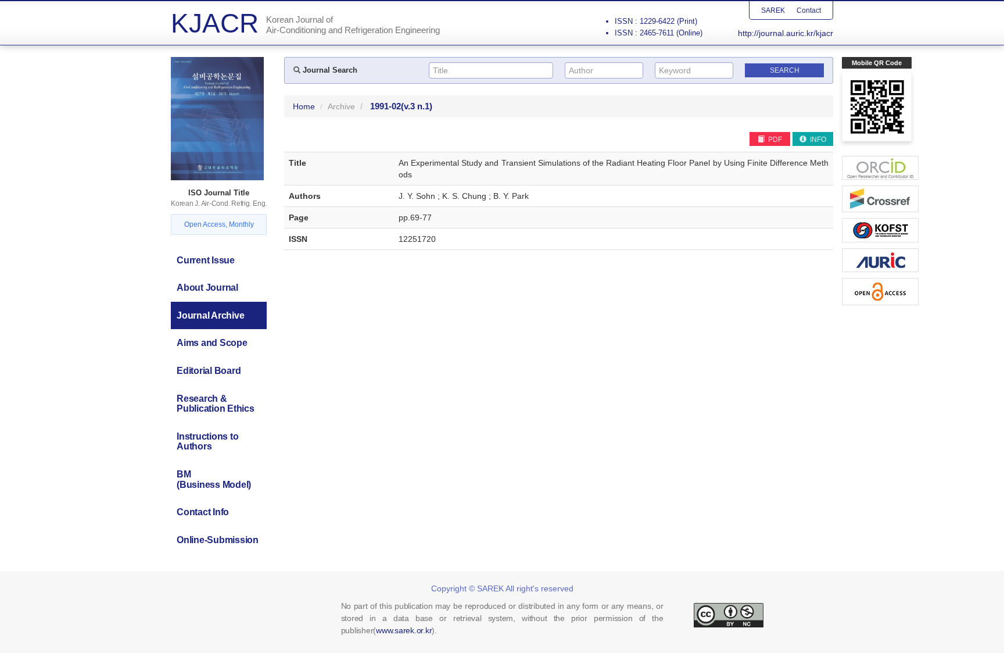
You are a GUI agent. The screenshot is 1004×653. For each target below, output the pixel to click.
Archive (341, 106)
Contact (809, 10)
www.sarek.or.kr (404, 630)
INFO (817, 139)
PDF (774, 139)
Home (304, 106)
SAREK (773, 10)
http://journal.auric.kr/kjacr (785, 33)
